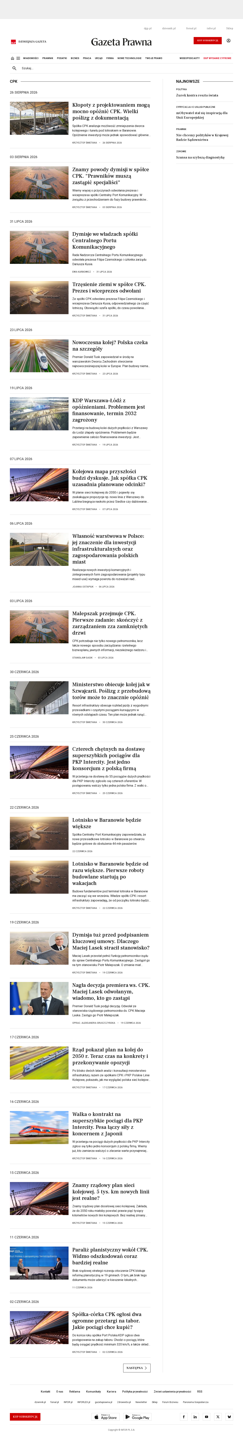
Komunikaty (93, 1391)
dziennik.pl (169, 28)
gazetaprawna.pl (103, 1402)
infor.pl (211, 28)
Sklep (229, 28)
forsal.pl (191, 28)
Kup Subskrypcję (207, 40)
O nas (59, 1391)
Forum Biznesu (170, 1402)
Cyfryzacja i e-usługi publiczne (195, 107)
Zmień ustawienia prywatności (172, 1391)
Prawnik (181, 129)
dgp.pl (147, 28)
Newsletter (141, 1402)
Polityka (181, 89)
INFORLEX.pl (83, 1402)
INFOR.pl (68, 1402)
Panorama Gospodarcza (195, 1402)
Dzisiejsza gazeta (32, 41)
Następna (134, 1368)
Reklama (74, 1391)
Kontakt (45, 1391)
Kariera (111, 1391)
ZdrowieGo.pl (124, 1402)
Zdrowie (181, 151)
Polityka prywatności (135, 1391)
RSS (199, 1391)
